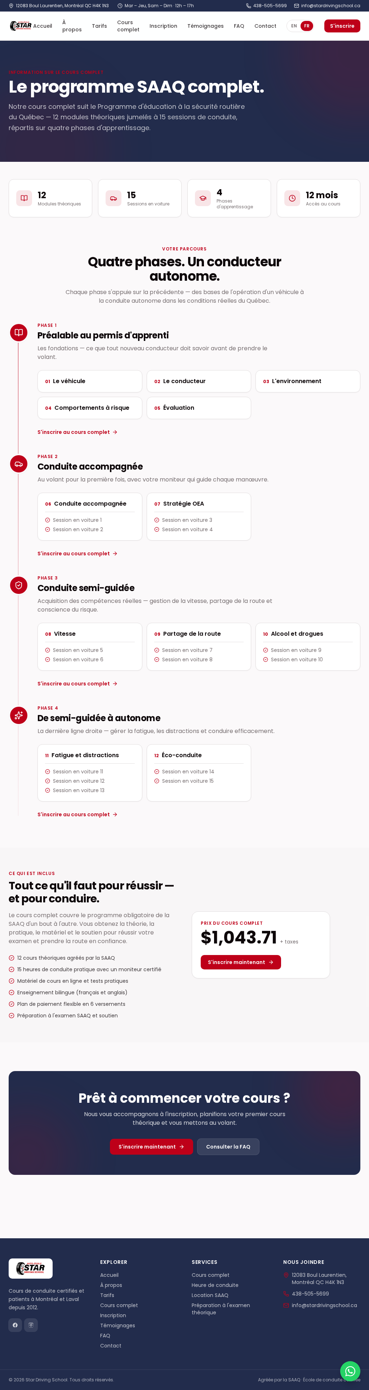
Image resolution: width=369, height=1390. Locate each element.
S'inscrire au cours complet (73, 432)
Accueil (42, 26)
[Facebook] (15, 1325)
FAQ (239, 26)
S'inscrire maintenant (236, 962)
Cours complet (128, 26)
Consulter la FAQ (228, 1146)
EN (294, 26)
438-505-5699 (270, 6)
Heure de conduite (215, 1285)
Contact (265, 26)
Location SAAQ (210, 1295)
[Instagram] (31, 1325)
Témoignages (205, 26)
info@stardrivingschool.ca (330, 6)
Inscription (163, 26)
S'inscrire (342, 26)
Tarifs (99, 26)
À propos (72, 26)
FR (307, 26)
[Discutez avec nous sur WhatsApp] (350, 1371)
